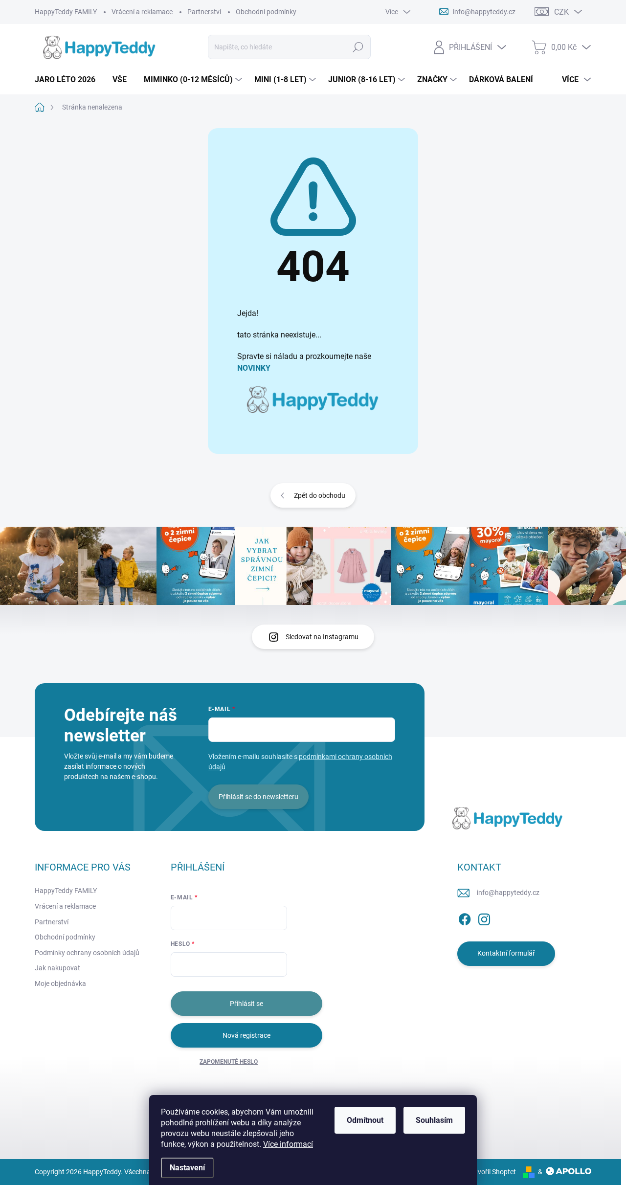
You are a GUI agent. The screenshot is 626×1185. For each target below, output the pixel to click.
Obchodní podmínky (266, 12)
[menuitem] (69, 79)
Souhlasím (434, 1120)
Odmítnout (365, 1120)
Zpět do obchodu (319, 495)
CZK (561, 12)
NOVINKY (253, 368)
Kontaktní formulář (506, 953)
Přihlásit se (246, 1003)
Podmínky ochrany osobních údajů (87, 953)
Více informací (288, 1144)
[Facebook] (464, 917)
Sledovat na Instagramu (322, 637)
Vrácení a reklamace (142, 12)
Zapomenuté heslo (229, 1061)
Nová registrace (246, 1035)
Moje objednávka (60, 983)
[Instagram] (484, 917)
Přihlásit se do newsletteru (258, 797)
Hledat (358, 47)
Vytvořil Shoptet (492, 1172)
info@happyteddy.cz (508, 892)
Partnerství (204, 12)
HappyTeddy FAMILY (66, 12)
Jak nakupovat (57, 968)
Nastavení (187, 1167)
